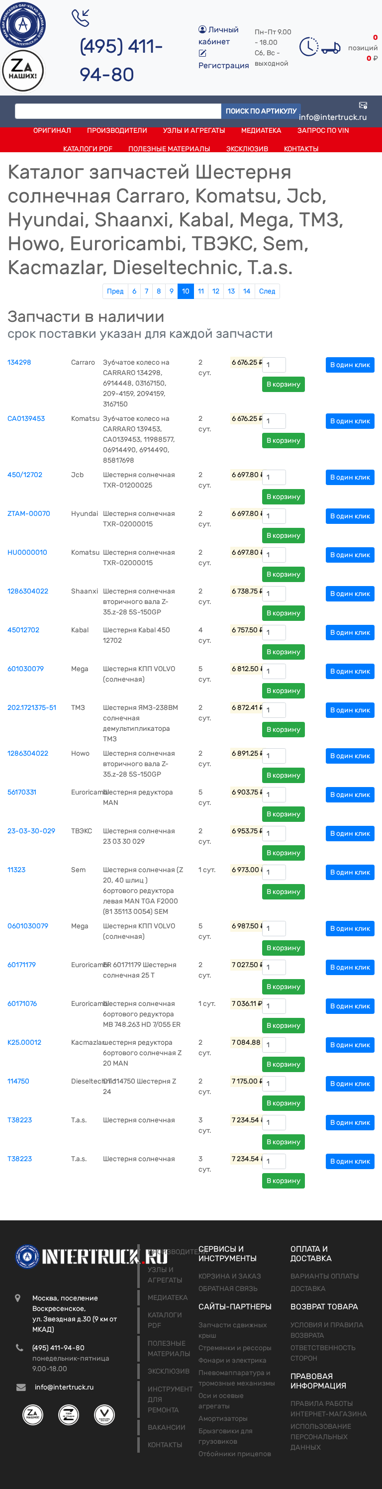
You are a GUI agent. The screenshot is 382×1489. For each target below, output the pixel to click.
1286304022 (27, 591)
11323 (16, 870)
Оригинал (52, 130)
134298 (19, 362)
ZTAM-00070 (28, 513)
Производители (117, 130)
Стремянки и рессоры (235, 1348)
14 (247, 291)
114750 (18, 1081)
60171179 (21, 965)
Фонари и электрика (232, 1360)
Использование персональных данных (320, 1437)
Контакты (301, 149)
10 (186, 291)
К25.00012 (24, 1042)
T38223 (19, 1120)
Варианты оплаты (324, 1276)
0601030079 (27, 926)
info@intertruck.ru (333, 117)
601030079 (25, 669)
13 (231, 291)
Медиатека (261, 130)
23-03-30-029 (31, 831)
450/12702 (24, 475)
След (267, 291)
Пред (115, 291)
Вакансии (167, 1427)
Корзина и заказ (229, 1276)
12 (215, 291)
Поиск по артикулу (261, 111)
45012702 (23, 630)
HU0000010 (27, 552)
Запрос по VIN (323, 130)
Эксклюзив (247, 149)
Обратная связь (228, 1289)
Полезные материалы (169, 149)
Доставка (308, 1289)
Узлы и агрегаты (194, 130)
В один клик (350, 365)
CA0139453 (26, 418)
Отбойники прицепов (234, 1454)
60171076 (22, 1003)
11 (201, 291)
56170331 (21, 792)
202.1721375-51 (31, 707)
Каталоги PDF (87, 149)
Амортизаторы (223, 1418)
